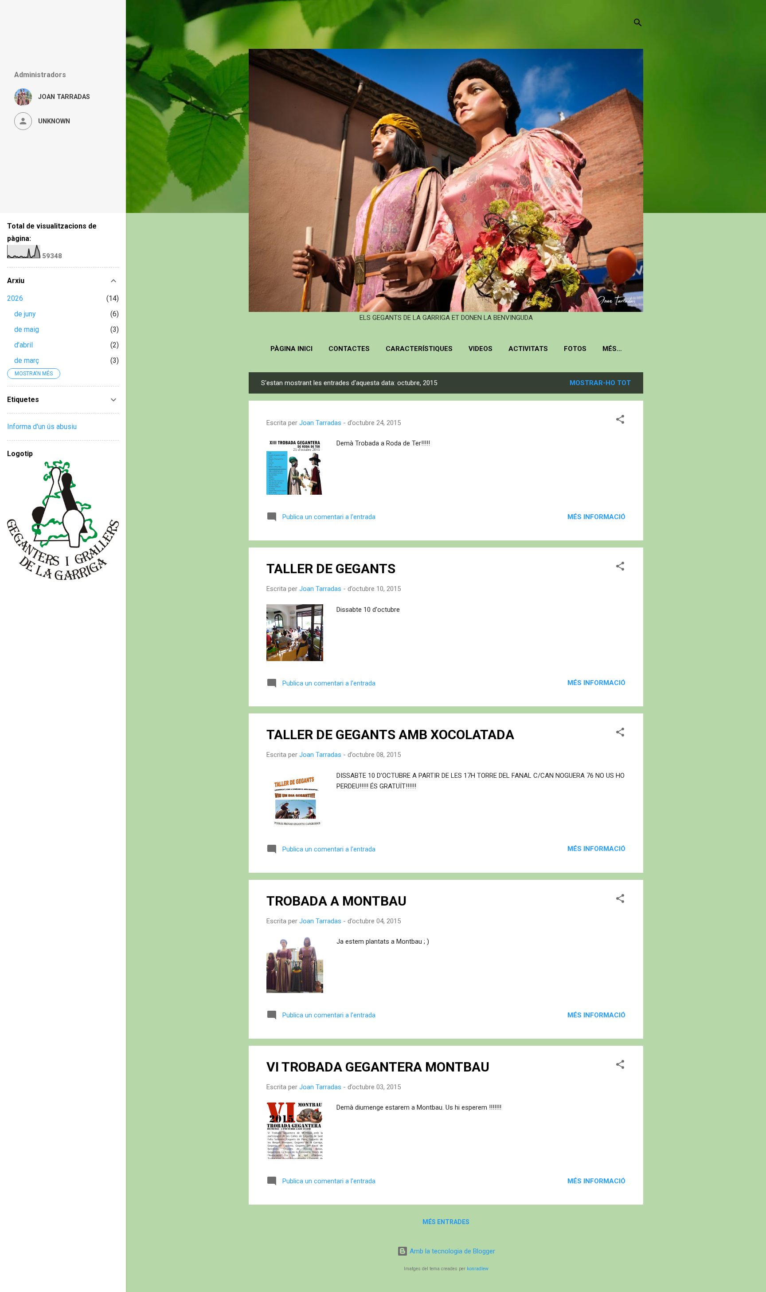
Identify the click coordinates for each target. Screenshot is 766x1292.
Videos (480, 349)
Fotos (575, 349)
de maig (26, 329)
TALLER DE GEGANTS (330, 568)
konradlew (478, 1269)
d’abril (23, 345)
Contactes (349, 349)
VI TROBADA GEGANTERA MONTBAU (377, 1067)
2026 (15, 298)
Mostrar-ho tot (600, 383)
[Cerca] (638, 24)
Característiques (419, 349)
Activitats (528, 349)
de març (26, 360)
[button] (620, 421)
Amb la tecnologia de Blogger (451, 1251)
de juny (25, 314)
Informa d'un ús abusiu (42, 426)
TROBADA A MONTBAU (336, 901)
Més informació (596, 517)
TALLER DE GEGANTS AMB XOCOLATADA (390, 734)
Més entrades (445, 1221)
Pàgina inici (291, 349)
